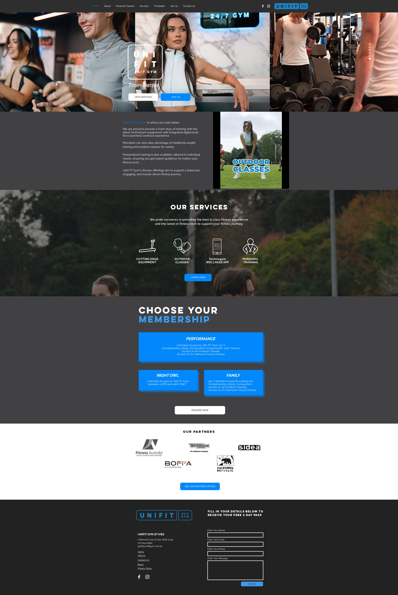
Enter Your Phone (216, 549)
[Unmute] (222, 184)
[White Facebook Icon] (263, 6)
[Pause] (217, 184)
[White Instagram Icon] (269, 6)
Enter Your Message (217, 558)
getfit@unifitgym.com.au (150, 546)
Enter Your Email (215, 540)
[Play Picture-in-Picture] (280, 184)
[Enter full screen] (285, 184)
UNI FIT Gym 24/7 (134, 122)
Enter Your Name (216, 530)
